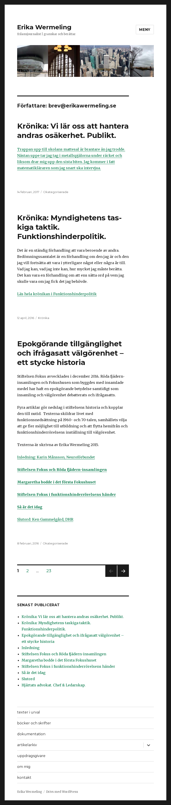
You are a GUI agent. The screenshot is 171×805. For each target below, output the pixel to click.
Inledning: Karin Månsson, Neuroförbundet (56, 457)
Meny (145, 30)
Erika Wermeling (44, 27)
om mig (24, 767)
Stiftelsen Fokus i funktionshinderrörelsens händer (68, 666)
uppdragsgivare (31, 756)
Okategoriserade (55, 192)
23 (50, 570)
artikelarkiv (27, 745)
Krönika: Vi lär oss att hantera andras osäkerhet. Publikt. (73, 616)
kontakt (24, 777)
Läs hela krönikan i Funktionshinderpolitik (57, 294)
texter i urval (28, 712)
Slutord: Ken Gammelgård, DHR (45, 519)
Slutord (28, 679)
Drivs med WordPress (62, 792)
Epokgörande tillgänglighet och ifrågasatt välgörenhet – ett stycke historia (70, 353)
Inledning (30, 648)
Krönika (43, 318)
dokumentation (31, 734)
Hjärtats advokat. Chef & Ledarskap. (54, 685)
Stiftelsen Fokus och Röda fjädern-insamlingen (64, 654)
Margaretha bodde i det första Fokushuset (59, 660)
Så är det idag (33, 672)
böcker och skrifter (34, 723)
